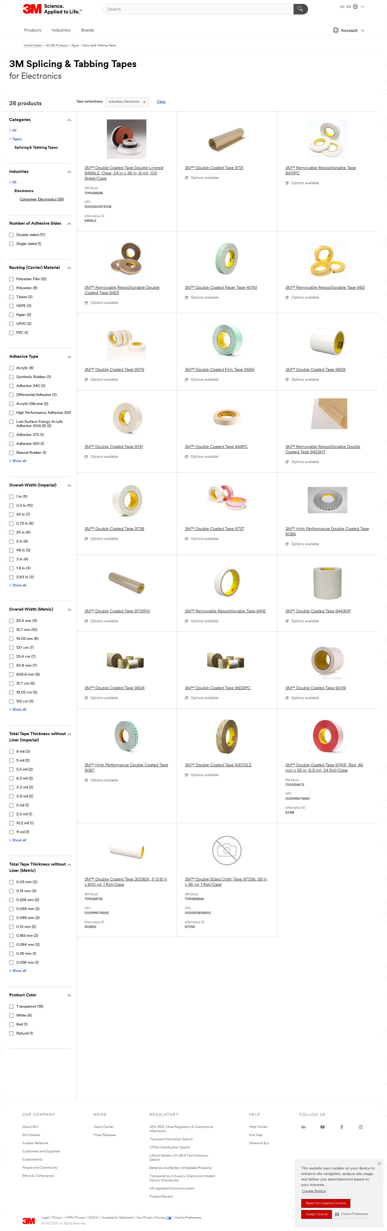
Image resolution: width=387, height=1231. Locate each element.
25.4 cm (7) (26, 657)
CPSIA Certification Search (170, 1147)
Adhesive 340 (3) (30, 386)
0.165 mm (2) (27, 936)
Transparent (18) (29, 1007)
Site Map (256, 1135)
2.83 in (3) (25, 577)
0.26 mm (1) (26, 954)
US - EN (346, 7)
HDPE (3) (23, 306)
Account (349, 31)
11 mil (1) (22, 832)
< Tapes (15, 139)
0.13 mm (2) (26, 927)
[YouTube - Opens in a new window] (322, 1127)
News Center (103, 1127)
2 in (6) (22, 542)
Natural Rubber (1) (31, 453)
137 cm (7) (25, 648)
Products (32, 30)
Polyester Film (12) (31, 279)
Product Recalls (161, 1196)
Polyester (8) (26, 288)
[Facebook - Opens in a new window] (342, 1127)
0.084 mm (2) (27, 945)
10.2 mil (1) (24, 823)
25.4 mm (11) (26, 621)
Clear (161, 102)
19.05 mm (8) (27, 639)
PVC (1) (22, 333)
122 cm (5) (24, 702)
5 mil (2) (22, 761)
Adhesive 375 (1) (30, 435)
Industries (61, 30)
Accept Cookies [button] (317, 1214)
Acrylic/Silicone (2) (32, 404)
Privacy (57, 1217)
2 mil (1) (22, 805)
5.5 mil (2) (24, 770)
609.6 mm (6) (28, 675)
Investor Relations (35, 1143)
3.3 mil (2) (24, 788)
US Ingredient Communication (172, 1188)
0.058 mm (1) (27, 963)
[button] (351, 1214)
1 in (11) (21, 497)
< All (12, 131)
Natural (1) (24, 1034)
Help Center (258, 1127)
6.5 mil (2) (24, 779)
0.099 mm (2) (27, 909)
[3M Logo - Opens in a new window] (53, 9)
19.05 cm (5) (26, 693)
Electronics (124, 101)
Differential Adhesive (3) (36, 395)
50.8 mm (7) (26, 666)
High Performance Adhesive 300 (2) (46, 413)
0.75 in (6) (24, 524)
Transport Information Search (171, 1139)
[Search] (301, 9)
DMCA (93, 1217)
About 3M (30, 1127)
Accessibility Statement (117, 1217)
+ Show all (17, 461)
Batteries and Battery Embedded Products (180, 1168)
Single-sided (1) (28, 244)
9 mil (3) (23, 752)
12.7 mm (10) (26, 630)
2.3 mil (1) (24, 814)
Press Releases (105, 1135)
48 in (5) (23, 550)
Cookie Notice (314, 1191)
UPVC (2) (23, 324)
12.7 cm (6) (25, 684)
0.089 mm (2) (27, 918)
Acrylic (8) (25, 368)
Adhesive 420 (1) (30, 444)
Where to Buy (259, 1143)
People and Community (40, 1167)
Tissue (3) (24, 297)
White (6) (24, 1016)
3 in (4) (22, 559)
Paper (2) (23, 315)
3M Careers (31, 1135)
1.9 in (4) (23, 568)
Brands (87, 30)
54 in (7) (23, 515)
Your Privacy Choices (150, 1217)
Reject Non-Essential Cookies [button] (326, 1203)
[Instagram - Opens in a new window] (361, 1127)
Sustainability (32, 1159)
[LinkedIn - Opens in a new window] (303, 1127)
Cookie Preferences (188, 1217)
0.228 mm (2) (27, 900)
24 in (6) (23, 533)
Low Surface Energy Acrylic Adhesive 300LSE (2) (39, 424)
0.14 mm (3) (26, 891)
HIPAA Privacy (75, 1217)
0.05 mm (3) (26, 882)
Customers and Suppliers (41, 1151)
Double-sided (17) (30, 235)
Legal (45, 1217)
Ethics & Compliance (38, 1176)
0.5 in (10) (24, 506)
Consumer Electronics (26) (42, 200)
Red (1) (21, 1025)
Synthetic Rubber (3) (33, 377)
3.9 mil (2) (24, 796)
